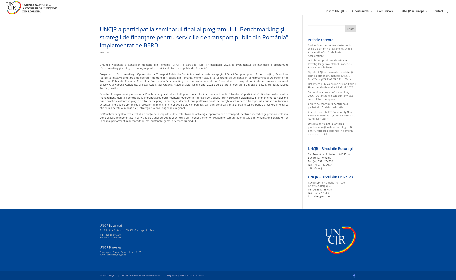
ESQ (169, 275)
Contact (438, 11)
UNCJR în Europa (413, 11)
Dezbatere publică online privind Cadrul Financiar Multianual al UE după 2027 (332, 85)
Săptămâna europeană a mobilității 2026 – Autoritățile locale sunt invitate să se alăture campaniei (330, 95)
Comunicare (385, 11)
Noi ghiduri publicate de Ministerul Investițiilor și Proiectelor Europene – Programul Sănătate (330, 64)
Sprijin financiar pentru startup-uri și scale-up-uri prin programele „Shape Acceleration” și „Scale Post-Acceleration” (330, 50)
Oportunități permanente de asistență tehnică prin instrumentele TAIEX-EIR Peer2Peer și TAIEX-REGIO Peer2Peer (331, 75)
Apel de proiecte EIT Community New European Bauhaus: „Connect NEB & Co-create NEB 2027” (332, 115)
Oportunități (360, 11)
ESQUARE (179, 275)
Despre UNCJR (334, 11)
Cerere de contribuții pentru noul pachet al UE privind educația (328, 105)
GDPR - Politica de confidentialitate (141, 275)
